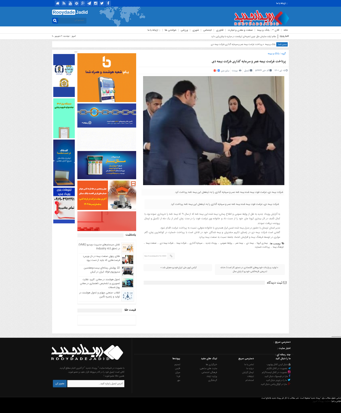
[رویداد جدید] (85, 364)
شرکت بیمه (181, 243)
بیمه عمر (239, 243)
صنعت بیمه (151, 243)
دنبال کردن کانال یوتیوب (278, 364)
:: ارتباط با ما (282, 3)
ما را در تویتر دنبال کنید (277, 380)
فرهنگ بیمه (278, 247)
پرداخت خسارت (262, 247)
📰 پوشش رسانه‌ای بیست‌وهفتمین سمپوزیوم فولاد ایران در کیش (102, 270)
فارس (177, 368)
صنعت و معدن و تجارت (240, 30)
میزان (177, 372)
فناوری (219, 30)
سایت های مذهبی (208, 368)
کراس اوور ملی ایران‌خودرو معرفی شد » (178, 267)
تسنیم (177, 364)
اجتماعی (207, 30)
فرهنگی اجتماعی (209, 372)
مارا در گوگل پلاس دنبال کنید (274, 384)
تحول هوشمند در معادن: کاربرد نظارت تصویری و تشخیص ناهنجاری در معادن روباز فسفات (100, 283)
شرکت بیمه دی (166, 243)
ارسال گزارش (248, 372)
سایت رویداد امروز (321, 401)
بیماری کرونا (262, 243)
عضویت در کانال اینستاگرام (275, 372)
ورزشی (184, 30)
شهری (195, 30)
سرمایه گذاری (195, 243)
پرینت (235, 70)
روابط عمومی (226, 243)
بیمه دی (250, 243)
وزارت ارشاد (211, 376)
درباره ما (250, 368)
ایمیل (246, 70)
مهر (178, 380)
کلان (277, 30)
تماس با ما (249, 364)
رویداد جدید (211, 243)
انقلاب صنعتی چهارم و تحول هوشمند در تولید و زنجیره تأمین (99, 295)
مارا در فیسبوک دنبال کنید (276, 376)
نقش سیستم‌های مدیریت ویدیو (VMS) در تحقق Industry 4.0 (99, 246)
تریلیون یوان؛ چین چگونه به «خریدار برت (258, 36)
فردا (178, 376)
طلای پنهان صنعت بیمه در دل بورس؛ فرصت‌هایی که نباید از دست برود (101, 258)
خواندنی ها (170, 30)
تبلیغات (250, 376)
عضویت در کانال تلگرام (277, 368)
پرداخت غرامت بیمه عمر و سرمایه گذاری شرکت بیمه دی (249, 61)
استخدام (249, 380)
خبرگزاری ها (211, 364)
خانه (286, 30)
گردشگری (212, 380)
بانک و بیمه (263, 30)
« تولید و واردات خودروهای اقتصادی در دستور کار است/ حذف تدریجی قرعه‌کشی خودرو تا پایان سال (249, 269)
